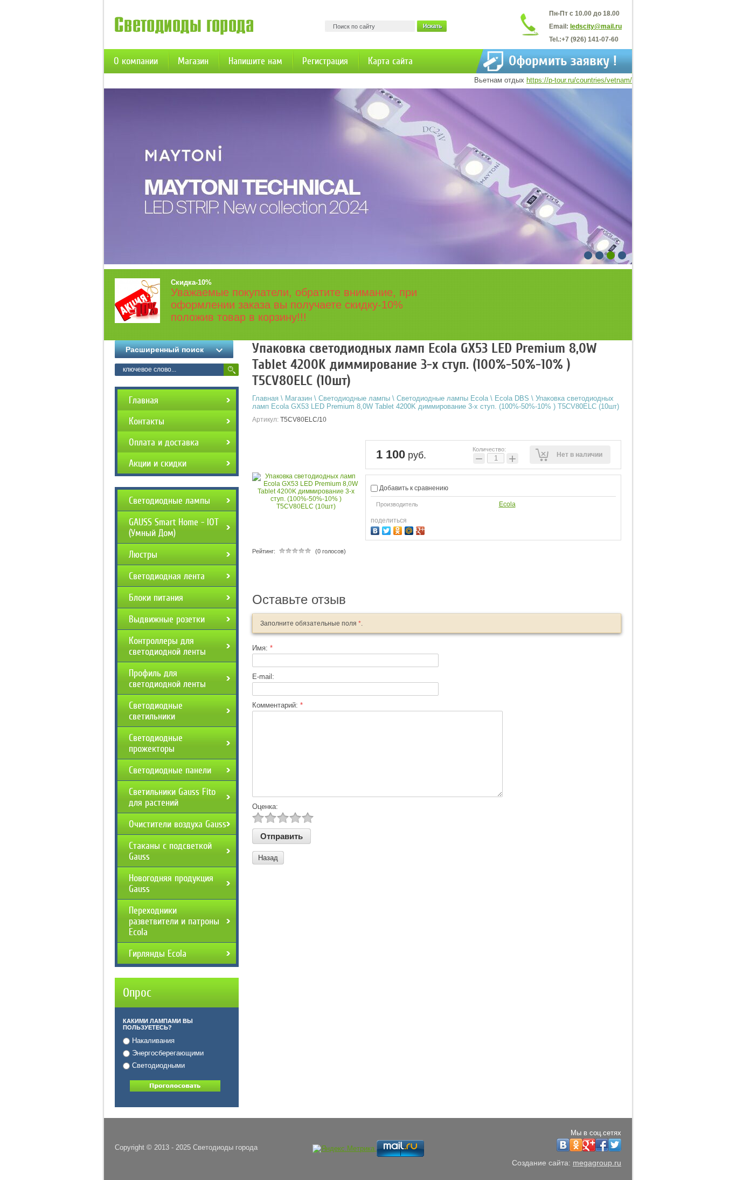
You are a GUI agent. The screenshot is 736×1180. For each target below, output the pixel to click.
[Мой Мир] (410, 529)
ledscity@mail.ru (596, 26)
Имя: (262, 648)
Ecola (507, 504)
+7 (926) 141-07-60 (590, 39)
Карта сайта (390, 61)
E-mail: (263, 677)
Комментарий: (277, 705)
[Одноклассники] (399, 529)
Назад (268, 858)
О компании (136, 61)
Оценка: (265, 806)
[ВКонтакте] (376, 529)
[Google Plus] (421, 529)
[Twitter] (387, 529)
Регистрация (325, 61)
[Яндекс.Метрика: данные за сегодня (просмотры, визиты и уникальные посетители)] (343, 1148)
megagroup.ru (597, 1162)
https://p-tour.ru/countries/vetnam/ (579, 80)
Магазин (193, 61)
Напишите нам (255, 61)
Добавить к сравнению (413, 488)
